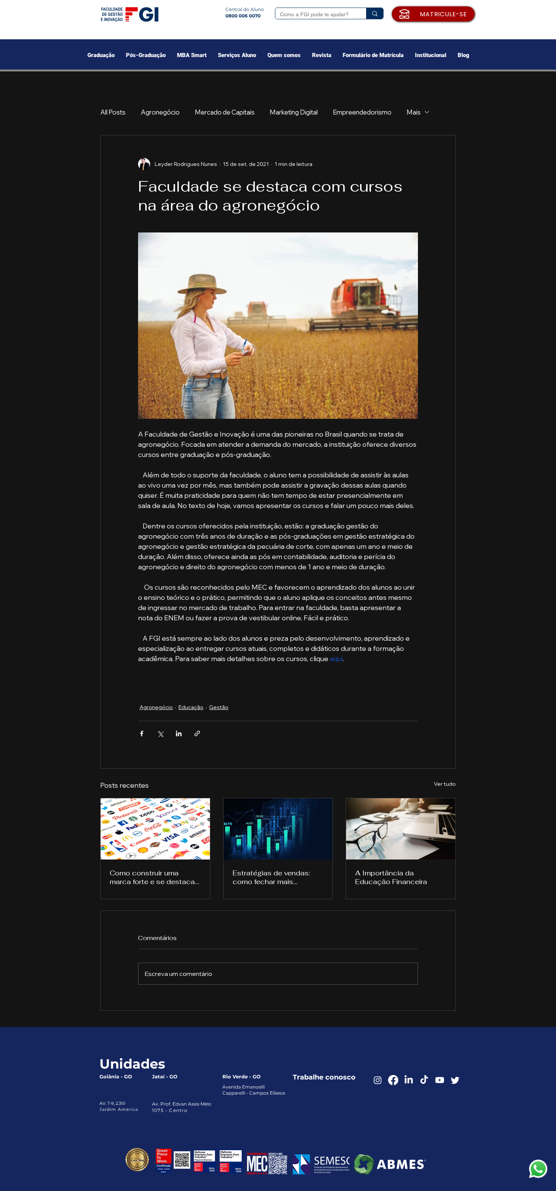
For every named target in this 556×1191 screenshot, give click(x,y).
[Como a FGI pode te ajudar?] (374, 13)
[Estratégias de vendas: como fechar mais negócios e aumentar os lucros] (278, 829)
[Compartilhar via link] (197, 733)
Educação (191, 707)
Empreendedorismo (362, 112)
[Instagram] (378, 1080)
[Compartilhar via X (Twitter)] (160, 733)
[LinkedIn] (409, 1080)
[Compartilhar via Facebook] (141, 733)
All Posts (113, 112)
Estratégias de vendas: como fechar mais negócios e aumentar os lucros (274, 877)
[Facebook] (393, 1080)
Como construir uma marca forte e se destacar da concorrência (153, 877)
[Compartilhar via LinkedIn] (178, 733)
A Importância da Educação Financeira (391, 877)
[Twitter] (455, 1080)
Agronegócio (160, 112)
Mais (414, 112)
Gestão (218, 707)
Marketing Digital (294, 112)
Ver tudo (445, 784)
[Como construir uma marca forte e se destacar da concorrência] (155, 829)
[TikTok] (424, 1080)
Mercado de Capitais (225, 112)
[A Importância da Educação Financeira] (400, 829)
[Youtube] (440, 1080)
